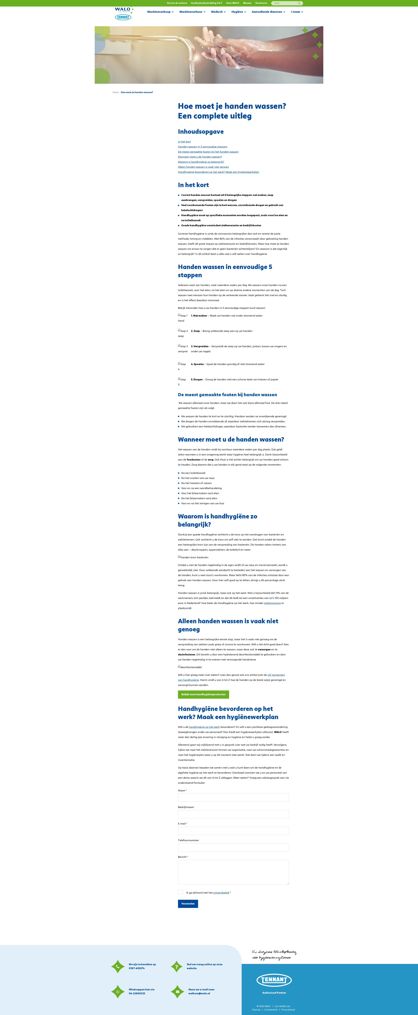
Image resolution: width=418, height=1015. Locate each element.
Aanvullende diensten (267, 12)
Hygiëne (237, 12)
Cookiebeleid (271, 1010)
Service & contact (177, 3)
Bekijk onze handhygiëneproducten (203, 694)
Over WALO (232, 3)
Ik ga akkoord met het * (208, 893)
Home (116, 92)
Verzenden (188, 904)
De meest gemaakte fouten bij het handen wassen (208, 152)
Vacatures (261, 3)
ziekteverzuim (272, 603)
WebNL (282, 1006)
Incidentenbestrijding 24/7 (206, 3)
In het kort (184, 142)
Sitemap (256, 1010)
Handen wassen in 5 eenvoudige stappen (202, 147)
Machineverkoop (159, 12)
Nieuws (247, 3)
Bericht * (183, 857)
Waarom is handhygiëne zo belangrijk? (201, 162)
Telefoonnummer (188, 840)
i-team (295, 12)
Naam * (182, 790)
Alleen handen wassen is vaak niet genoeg (203, 167)
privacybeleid (221, 893)
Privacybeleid (288, 1010)
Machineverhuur (190, 12)
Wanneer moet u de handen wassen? (200, 157)
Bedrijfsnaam (186, 807)
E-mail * (182, 824)
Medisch (217, 12)
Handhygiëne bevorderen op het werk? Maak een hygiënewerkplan (218, 172)
